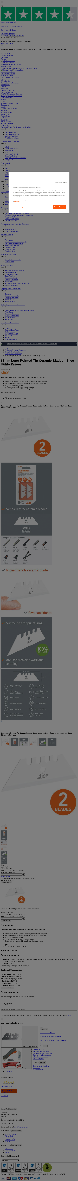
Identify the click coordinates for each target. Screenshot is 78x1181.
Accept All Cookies (59, 207)
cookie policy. (17, 201)
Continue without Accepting (60, 182)
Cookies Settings (18, 207)
